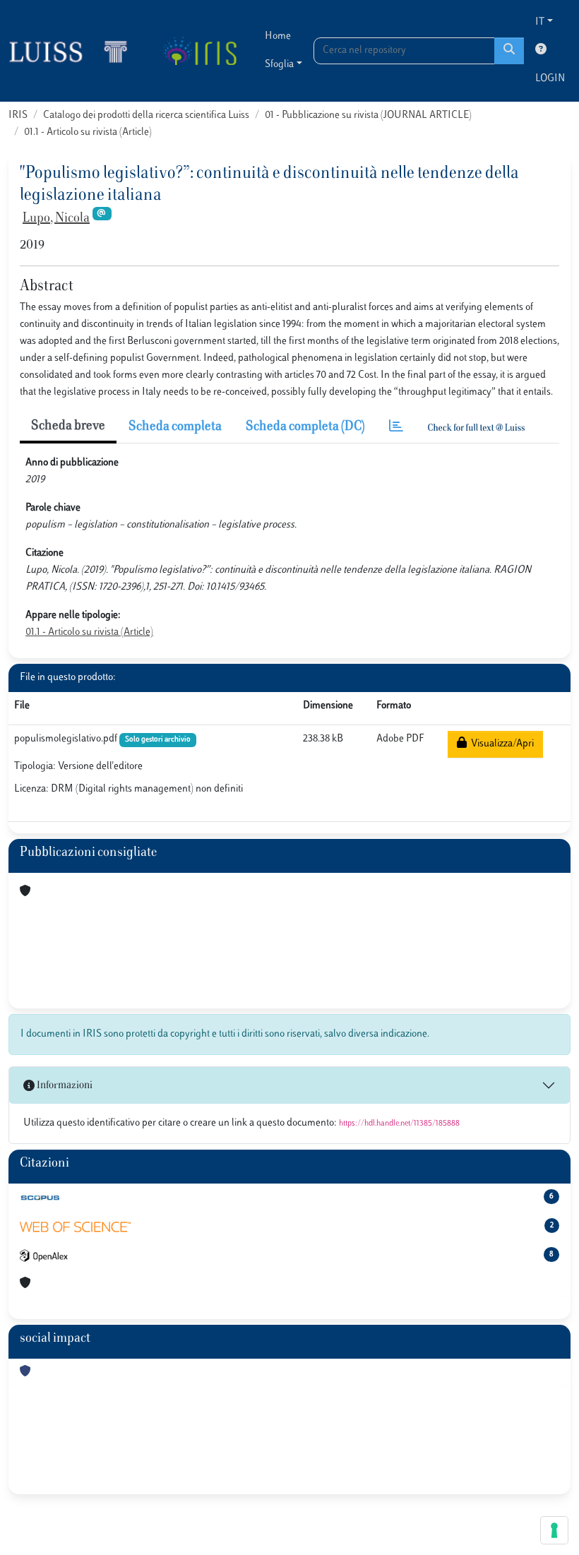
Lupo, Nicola (56, 219)
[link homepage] (74, 51)
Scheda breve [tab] (68, 426)
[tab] (396, 427)
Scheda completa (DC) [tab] (305, 427)
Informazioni (63, 1085)
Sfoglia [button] (279, 64)
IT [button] (539, 22)
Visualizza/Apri (500, 744)
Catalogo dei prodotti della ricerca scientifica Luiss (146, 115)
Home (278, 36)
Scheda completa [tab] (175, 427)
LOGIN (550, 78)
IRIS (18, 115)
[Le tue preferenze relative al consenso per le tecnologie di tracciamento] (554, 1530)
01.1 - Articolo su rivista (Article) (88, 132)
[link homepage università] (199, 51)
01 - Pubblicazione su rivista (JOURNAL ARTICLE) (368, 115)
